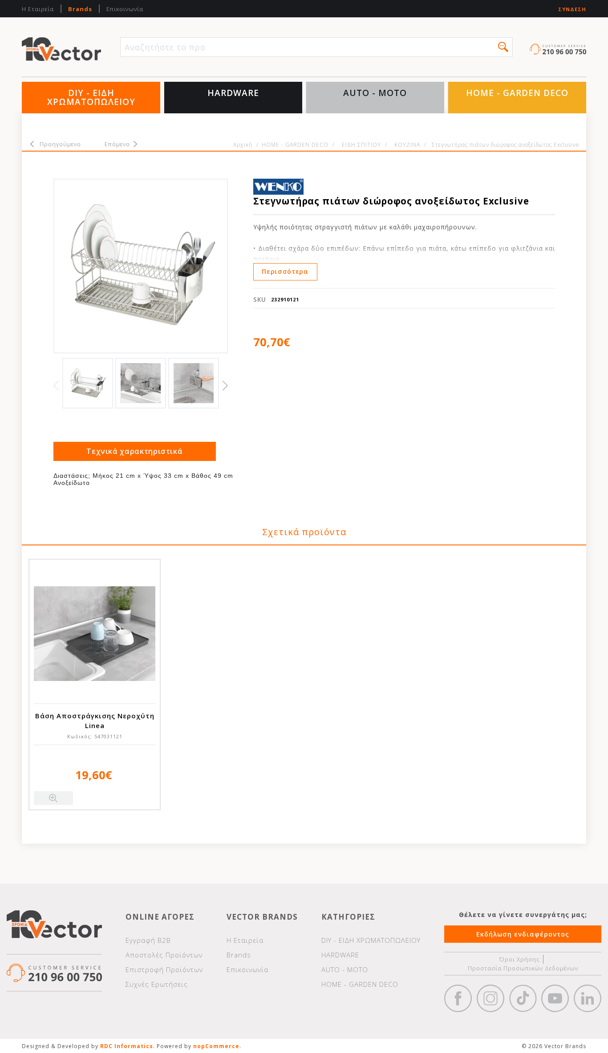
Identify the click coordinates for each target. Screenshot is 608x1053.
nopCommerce (216, 1046)
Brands (80, 9)
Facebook (458, 998)
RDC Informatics (126, 1046)
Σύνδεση (572, 9)
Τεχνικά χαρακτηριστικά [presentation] (134, 451)
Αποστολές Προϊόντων (164, 954)
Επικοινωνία (124, 9)
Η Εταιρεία (38, 9)
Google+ (587, 998)
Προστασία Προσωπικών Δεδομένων (523, 968)
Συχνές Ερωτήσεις (157, 984)
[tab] (134, 451)
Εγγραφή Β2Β (148, 940)
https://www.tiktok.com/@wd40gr (523, 998)
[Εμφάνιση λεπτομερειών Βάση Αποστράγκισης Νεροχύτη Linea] (94, 633)
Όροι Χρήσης (519, 959)
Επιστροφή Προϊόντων (164, 969)
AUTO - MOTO (375, 93)
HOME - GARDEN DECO (517, 93)
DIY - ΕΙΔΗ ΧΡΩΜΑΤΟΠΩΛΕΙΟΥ (91, 97)
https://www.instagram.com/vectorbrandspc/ (490, 998)
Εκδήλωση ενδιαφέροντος (522, 934)
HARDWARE (233, 93)
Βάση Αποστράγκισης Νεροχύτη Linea (94, 720)
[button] (503, 47)
